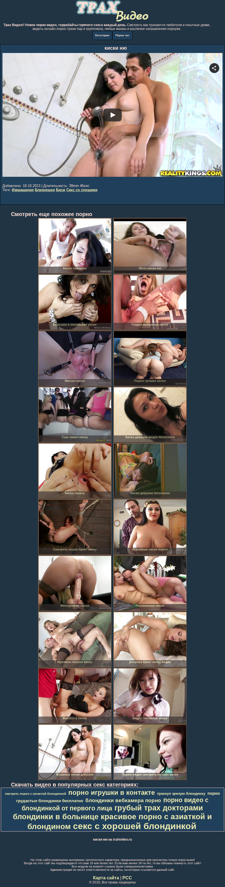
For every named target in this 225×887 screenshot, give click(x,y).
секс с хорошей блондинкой (134, 826)
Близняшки (45, 190)
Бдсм (60, 190)
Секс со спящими (81, 190)
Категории (102, 35)
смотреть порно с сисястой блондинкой (35, 793)
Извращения (23, 190)
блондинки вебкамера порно (123, 800)
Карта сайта (106, 877)
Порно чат (123, 35)
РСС (127, 877)
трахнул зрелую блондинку (181, 793)
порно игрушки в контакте (111, 792)
